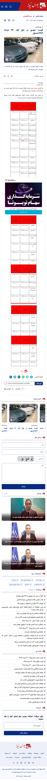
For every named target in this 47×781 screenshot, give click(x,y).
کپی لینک (38, 383)
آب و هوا (7, 753)
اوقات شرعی (37, 757)
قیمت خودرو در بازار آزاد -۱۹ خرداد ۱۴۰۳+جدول (23, 429)
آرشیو (42, 753)
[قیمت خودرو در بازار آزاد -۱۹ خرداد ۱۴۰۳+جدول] (23, 413)
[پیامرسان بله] (21, 762)
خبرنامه (15, 753)
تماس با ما (9, 757)
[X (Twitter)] (25, 762)
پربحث (30, 589)
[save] (9, 20)
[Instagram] (29, 762)
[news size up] (5, 76)
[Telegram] (33, 762)
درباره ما (17, 757)
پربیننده (38, 589)
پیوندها (36, 753)
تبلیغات (29, 753)
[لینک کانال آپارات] (17, 762)
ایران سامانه (19, 776)
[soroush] (14, 377)
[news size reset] (8, 76)
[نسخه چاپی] (5, 20)
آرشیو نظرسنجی (26, 757)
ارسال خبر (22, 753)
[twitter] (27, 377)
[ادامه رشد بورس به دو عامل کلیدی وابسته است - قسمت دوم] (23, 533)
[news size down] (11, 76)
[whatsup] (23, 377)
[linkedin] (19, 377)
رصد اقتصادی (27, 16)
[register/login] (6, 6)
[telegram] (31, 377)
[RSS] (14, 762)
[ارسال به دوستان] (13, 20)
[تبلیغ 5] (23, 371)
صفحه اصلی (39, 16)
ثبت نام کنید (23, 212)
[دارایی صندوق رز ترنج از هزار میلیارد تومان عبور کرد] (23, 509)
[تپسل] (6, 180)
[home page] (36, 5)
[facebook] (10, 377)
